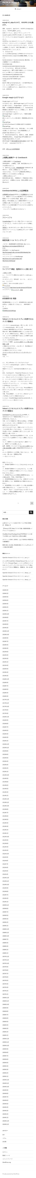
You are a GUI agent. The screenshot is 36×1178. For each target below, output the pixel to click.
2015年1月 (5, 771)
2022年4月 (5, 655)
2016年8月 (5, 723)
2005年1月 (5, 1076)
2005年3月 (5, 1069)
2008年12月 (6, 929)
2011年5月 (5, 871)
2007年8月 (5, 970)
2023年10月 (6, 634)
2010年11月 (6, 881)
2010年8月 (5, 891)
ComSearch (17, 161)
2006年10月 (6, 1004)
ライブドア (7, 285)
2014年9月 (5, 778)
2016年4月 (5, 734)
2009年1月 (5, 925)
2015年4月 (5, 761)
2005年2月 (5, 1073)
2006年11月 (6, 1001)
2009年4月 (5, 919)
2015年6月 (5, 754)
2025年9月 (5, 597)
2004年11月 (6, 1083)
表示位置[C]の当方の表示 (19, 141)
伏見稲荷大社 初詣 (9, 298)
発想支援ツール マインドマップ (14, 240)
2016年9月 (5, 720)
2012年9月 (5, 840)
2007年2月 (5, 990)
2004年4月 (5, 1107)
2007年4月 (5, 984)
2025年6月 (5, 600)
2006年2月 (5, 1032)
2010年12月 (6, 877)
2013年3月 (5, 826)
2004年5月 (5, 1103)
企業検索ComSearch (8, 194)
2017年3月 (5, 713)
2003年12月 (6, 1121)
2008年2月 (5, 949)
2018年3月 (5, 696)
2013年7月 (5, 812)
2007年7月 (5, 973)
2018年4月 (5, 692)
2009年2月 (5, 922)
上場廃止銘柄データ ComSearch (14, 157)
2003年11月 (6, 1124)
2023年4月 (5, 645)
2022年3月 (5, 658)
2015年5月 (5, 758)
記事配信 (24, 194)
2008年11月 (6, 932)
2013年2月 (5, 829)
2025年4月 (5, 603)
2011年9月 (5, 857)
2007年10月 (6, 963)
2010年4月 (5, 898)
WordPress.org (7, 1162)
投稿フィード (6, 1155)
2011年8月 (5, 860)
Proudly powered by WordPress (11, 1174)
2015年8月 (5, 751)
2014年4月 (5, 792)
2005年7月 (5, 1056)
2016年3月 (5, 737)
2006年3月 (5, 1028)
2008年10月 (6, 936)
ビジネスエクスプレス (16, 414)
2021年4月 (5, 665)
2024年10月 (6, 614)
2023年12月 (6, 631)
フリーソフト (7, 217)
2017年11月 (6, 703)
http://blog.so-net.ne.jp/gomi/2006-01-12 (13, 246)
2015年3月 (5, 764)
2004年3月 (5, 1110)
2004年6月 (5, 1100)
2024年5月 (5, 624)
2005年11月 (6, 1042)
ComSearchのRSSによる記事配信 (15, 191)
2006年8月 (5, 1011)
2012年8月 (5, 843)
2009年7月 (5, 912)
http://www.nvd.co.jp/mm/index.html (12, 258)
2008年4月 (5, 942)
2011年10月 (6, 853)
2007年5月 (5, 980)
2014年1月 (5, 795)
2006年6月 (5, 1018)
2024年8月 (5, 617)
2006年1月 (5, 1035)
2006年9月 (5, 1008)
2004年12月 (6, 1080)
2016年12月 (6, 716)
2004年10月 (6, 1086)
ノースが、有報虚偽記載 (17, 167)
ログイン (5, 1152)
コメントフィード (8, 1159)
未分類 (4, 1141)
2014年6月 (5, 785)
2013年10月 (6, 806)
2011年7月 (5, 864)
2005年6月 (5, 1059)
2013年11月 (6, 802)
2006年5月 (5, 1021)
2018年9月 (5, 682)
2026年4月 (5, 590)
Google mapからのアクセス (13, 97)
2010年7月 (5, 895)
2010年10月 (6, 884)
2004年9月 (5, 1090)
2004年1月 (5, 1117)
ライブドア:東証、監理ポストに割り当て (17, 269)
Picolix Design (11, 2)
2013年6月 (5, 816)
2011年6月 (5, 867)
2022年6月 (5, 651)
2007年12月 (6, 956)
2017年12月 (6, 699)
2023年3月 (5, 648)
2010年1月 (5, 901)
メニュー (19, 9)
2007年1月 (5, 994)
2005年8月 (5, 1052)
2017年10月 (6, 706)
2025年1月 (5, 610)
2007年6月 (5, 977)
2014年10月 (6, 775)
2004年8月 (5, 1093)
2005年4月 (5, 1066)
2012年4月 (5, 847)
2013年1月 (5, 833)
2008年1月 (5, 953)
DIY (4, 1134)
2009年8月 (5, 908)
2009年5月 (5, 915)
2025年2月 (5, 607)
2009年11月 (6, 905)
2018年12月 (6, 679)
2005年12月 (6, 1038)
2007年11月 (6, 960)
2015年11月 (6, 747)
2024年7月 (5, 621)
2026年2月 (5, 593)
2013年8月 (5, 809)
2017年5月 (5, 710)
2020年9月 (5, 668)
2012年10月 (6, 836)
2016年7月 (5, 727)
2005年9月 (5, 1049)
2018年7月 (5, 686)
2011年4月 (5, 874)
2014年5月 (5, 788)
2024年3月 (5, 627)
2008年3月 (5, 946)
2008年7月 (5, 939)
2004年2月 (5, 1114)
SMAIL (4, 227)
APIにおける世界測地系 (13, 149)
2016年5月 (5, 730)
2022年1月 (5, 662)
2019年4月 (5, 672)
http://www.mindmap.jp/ (9, 260)
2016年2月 (5, 740)
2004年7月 (5, 1097)
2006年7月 (5, 1014)
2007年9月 (5, 967)
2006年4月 (5, 1025)
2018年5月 (5, 689)
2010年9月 (5, 888)
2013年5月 (5, 819)
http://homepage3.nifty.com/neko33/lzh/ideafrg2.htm (17, 252)
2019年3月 (5, 675)
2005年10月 (6, 1045)
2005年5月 (5, 1062)
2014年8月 (5, 781)
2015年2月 (5, 768)
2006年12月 (6, 997)
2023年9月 (5, 638)
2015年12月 (6, 744)
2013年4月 (5, 823)
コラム (4, 1138)
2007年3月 (5, 987)
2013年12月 (6, 799)
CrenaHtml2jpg (7, 221)
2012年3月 (5, 850)
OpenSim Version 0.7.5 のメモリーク (13, 557)
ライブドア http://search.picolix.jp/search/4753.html (18, 287)
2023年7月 (5, 641)
